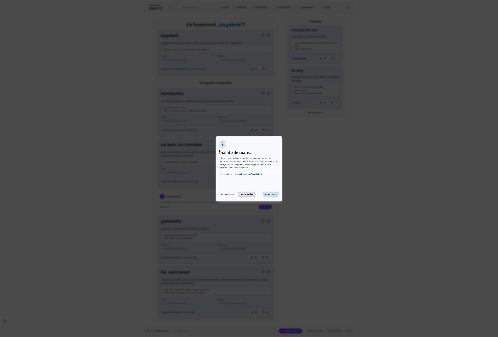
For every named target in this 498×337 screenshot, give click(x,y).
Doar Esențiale (246, 194)
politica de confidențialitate (250, 174)
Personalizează (227, 194)
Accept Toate (271, 194)
